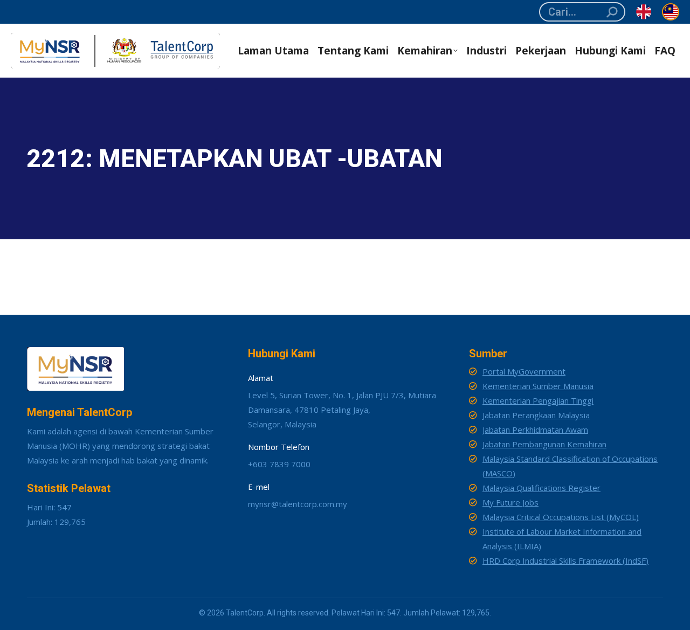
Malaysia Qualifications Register (541, 487)
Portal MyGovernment (523, 371)
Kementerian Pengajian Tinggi (538, 400)
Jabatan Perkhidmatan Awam (535, 429)
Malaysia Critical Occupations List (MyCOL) (560, 516)
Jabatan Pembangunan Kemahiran (544, 444)
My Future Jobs (510, 502)
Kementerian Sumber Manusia (538, 385)
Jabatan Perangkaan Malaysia (536, 415)
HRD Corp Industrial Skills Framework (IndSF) (565, 560)
